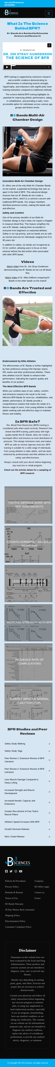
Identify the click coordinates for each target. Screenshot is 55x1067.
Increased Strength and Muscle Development (19, 792)
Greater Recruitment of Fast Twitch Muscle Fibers (21, 813)
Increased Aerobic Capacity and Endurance (20, 802)
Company (39, 881)
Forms (37, 898)
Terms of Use (11, 898)
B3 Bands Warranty (14, 904)
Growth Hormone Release (17, 829)
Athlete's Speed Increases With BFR (22, 822)
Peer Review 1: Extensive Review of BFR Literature (24, 760)
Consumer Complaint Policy (18, 927)
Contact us (39, 892)
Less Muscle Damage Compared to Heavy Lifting (21, 781)
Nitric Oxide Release (14, 836)
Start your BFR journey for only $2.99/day (14, 4)
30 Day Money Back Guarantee (20, 909)
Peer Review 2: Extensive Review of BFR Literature (24, 770)
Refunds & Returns (14, 892)
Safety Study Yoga (13, 751)
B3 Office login (42, 886)
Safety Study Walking (15, 743)
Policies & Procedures (15, 881)
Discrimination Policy (15, 921)
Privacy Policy (12, 886)
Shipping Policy (12, 915)
